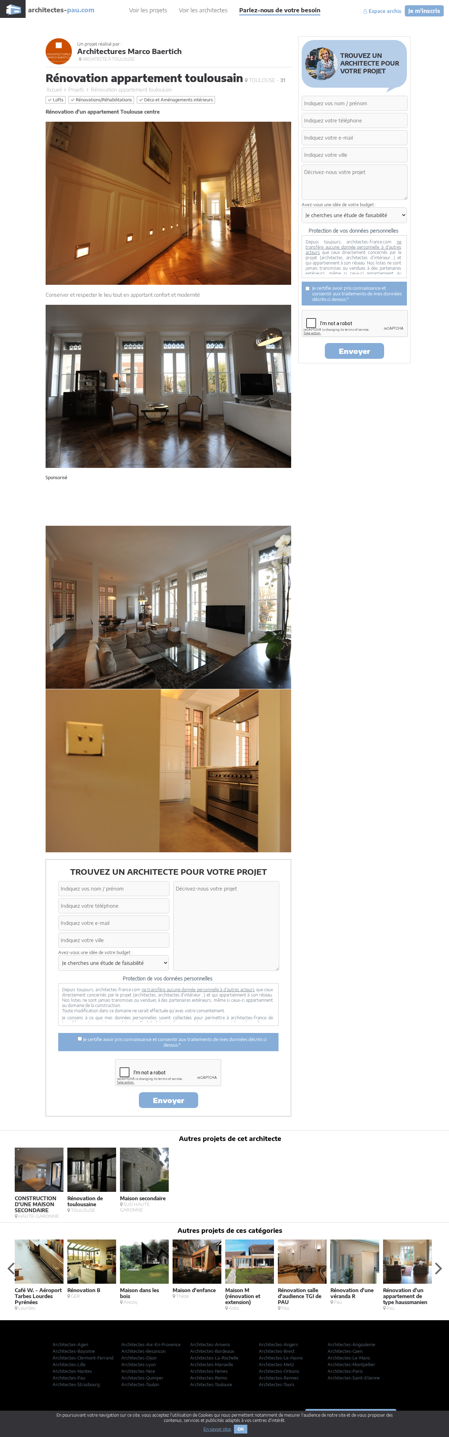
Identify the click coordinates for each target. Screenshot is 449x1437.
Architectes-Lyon (138, 1364)
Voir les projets (148, 10)
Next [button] (438, 1267)
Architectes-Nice (138, 1371)
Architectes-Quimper (142, 1378)
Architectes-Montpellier (351, 1364)
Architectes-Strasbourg (76, 1384)
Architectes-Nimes (209, 1371)
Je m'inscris (424, 10)
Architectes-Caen (345, 1351)
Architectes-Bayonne (74, 1351)
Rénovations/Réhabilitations (103, 99)
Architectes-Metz (276, 1364)
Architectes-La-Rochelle (214, 1358)
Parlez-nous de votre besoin (279, 10)
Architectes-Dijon (138, 1358)
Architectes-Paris (345, 1371)
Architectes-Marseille (211, 1364)
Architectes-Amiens (210, 1344)
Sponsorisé (56, 477)
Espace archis (384, 11)
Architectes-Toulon (140, 1384)
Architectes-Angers (278, 1344)
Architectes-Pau (69, 1378)
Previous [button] (10, 1267)
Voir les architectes (203, 10)
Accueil (54, 90)
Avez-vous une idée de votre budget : (95, 952)
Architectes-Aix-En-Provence (151, 1344)
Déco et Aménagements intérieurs (178, 99)
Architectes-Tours (276, 1384)
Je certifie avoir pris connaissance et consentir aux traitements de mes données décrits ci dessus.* (174, 1042)
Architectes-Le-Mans (349, 1358)
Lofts (57, 99)
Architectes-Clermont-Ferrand (83, 1358)
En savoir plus (217, 1429)
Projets (76, 90)
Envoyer (168, 1100)
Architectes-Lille (69, 1364)
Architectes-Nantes (72, 1371)
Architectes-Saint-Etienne (354, 1378)
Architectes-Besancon (143, 1351)
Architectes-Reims (208, 1378)
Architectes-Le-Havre (281, 1358)
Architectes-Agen (70, 1344)
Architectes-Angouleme (351, 1344)
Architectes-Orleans (279, 1371)
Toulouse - (266, 80)
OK (240, 1429)
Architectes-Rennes (279, 1378)
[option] (41, 1183)
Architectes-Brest (277, 1351)
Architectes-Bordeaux (212, 1351)
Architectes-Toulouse (211, 1384)
